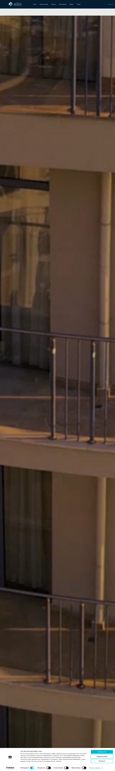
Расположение (62, 4)
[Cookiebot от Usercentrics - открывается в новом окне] (10, 768)
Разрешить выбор (102, 756)
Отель (34, 4)
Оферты (72, 4)
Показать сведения (94, 768)
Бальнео (53, 4)
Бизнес (78, 4)
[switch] (48, 768)
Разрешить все (102, 751)
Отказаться (102, 761)
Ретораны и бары (44, 4)
